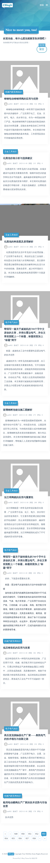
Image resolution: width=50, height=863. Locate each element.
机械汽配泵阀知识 (13, 92)
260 (33, 502)
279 (33, 345)
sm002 (10, 104)
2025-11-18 (21, 104)
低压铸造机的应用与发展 (16, 647)
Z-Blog (22, 858)
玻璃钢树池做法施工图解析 (17, 409)
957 (27, 838)
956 (20, 838)
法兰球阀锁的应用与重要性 (18, 497)
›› (44, 838)
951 (29, 834)
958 (34, 838)
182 (32, 653)
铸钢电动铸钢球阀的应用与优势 (21, 98)
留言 (41, 48)
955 (13, 838)
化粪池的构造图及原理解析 (18, 241)
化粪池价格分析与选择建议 (17, 158)
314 (33, 104)
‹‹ (5, 834)
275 (32, 415)
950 (22, 834)
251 (33, 247)
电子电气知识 (11, 322)
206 (32, 573)
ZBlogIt (7, 5)
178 (32, 811)
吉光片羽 (34, 858)
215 (32, 163)
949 (15, 834)
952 (36, 834)
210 (33, 744)
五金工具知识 (10, 151)
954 (6, 838)
